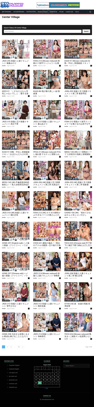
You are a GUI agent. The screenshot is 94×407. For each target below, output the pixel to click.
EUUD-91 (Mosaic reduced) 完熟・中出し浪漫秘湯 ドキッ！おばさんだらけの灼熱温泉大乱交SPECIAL (77, 64)
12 (43, 377)
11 (39, 377)
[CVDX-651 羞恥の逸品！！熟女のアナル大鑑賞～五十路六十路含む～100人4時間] (47, 231)
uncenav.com (13, 383)
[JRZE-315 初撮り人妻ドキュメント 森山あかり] (47, 109)
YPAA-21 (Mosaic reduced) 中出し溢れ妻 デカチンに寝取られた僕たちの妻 (47, 154)
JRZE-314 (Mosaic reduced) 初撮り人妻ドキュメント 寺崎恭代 (46, 275)
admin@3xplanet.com (48, 399)
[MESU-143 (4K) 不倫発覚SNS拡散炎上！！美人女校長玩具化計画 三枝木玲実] (16, 170)
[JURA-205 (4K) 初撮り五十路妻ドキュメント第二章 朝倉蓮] (78, 170)
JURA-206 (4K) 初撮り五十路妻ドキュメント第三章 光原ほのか (46, 184)
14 (50, 377)
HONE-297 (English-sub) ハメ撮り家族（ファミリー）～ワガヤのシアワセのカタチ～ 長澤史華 (15, 246)
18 (39, 380)
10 (36, 377)
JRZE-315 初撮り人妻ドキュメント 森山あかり (46, 123)
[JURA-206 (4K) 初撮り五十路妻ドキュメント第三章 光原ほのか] (47, 170)
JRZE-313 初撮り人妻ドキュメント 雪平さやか (15, 305)
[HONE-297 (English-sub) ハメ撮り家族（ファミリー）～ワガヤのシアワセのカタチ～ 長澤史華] (16, 231)
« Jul (46, 388)
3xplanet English (14, 369)
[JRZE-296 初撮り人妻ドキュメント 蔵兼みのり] (16, 49)
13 (47, 377)
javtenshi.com (13, 380)
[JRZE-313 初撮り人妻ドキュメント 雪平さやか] (16, 291)
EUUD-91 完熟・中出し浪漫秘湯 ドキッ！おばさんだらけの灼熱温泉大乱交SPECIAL (15, 154)
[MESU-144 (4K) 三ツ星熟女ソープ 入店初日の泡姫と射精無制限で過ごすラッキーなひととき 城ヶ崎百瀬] (78, 140)
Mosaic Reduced (37, 57)
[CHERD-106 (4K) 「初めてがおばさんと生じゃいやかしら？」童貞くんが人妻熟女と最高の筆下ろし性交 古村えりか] (78, 200)
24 (36, 382)
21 (50, 380)
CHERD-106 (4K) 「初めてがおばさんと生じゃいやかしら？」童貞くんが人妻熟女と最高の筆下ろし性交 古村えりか (78, 216)
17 (36, 380)
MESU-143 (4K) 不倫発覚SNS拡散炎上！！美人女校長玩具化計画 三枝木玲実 (15, 184)
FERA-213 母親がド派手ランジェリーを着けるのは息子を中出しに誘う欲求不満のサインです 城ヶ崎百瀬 (77, 125)
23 (58, 380)
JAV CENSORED (6, 57)
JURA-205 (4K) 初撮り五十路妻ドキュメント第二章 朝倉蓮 (77, 183)
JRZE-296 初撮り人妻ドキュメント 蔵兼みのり (15, 62)
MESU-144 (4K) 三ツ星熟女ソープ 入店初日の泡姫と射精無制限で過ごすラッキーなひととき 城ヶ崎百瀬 (78, 155)
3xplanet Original (14, 365)
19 (43, 380)
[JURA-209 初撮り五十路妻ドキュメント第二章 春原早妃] (78, 79)
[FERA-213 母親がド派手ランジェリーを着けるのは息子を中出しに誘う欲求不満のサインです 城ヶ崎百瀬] (78, 109)
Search (86, 31)
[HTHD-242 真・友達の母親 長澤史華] (78, 291)
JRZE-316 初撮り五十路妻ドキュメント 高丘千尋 (15, 123)
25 (39, 382)
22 (54, 380)
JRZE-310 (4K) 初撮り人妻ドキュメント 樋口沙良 (15, 214)
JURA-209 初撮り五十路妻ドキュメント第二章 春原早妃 (77, 92)
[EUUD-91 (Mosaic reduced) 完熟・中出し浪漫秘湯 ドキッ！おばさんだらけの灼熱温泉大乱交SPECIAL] (78, 49)
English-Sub (5, 240)
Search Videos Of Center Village (15, 28)
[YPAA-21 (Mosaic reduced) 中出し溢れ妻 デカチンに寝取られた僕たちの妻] (47, 140)
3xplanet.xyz (13, 387)
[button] (90, 12)
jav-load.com (13, 376)
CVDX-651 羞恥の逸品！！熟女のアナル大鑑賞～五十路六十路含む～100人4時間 (47, 245)
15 (54, 377)
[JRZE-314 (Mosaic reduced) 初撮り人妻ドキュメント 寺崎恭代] (47, 261)
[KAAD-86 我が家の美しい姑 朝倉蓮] (47, 79)
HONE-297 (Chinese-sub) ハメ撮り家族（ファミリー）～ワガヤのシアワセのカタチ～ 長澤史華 (15, 276)
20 (47, 380)
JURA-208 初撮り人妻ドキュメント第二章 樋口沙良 (77, 274)
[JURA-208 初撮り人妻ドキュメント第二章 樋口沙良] (78, 261)
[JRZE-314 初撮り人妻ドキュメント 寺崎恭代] (47, 322)
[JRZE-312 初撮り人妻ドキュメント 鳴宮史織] (47, 291)
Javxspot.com (13, 372)
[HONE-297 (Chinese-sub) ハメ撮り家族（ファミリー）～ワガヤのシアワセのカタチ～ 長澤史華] (16, 261)
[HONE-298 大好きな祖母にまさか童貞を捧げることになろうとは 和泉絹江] (16, 322)
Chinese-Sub (68, 240)
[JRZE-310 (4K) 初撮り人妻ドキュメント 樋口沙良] (16, 200)
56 (18, 347)
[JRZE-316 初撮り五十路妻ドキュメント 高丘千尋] (16, 109)
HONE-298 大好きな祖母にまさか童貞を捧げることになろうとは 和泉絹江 (15, 336)
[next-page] (22, 346)
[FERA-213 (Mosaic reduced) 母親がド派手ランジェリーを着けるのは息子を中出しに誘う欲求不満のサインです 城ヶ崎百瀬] (47, 49)
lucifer (4, 65)
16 (58, 377)
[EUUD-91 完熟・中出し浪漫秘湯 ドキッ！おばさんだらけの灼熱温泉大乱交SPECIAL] (16, 140)
